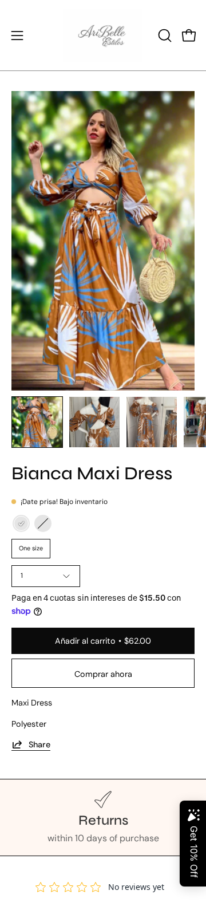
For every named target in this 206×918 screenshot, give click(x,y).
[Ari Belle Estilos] (103, 35)
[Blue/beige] (21, 523)
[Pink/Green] (43, 523)
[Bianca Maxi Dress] (37, 422)
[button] (164, 35)
